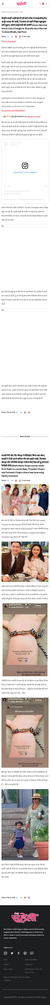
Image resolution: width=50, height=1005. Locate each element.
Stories (27, 977)
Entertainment (13, 12)
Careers (6, 964)
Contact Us (28, 964)
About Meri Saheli (31, 960)
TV (21, 12)
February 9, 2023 (33, 116)
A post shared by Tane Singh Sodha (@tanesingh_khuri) (26, 199)
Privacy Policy (8, 969)
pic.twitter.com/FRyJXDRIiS (13, 110)
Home (6, 960)
